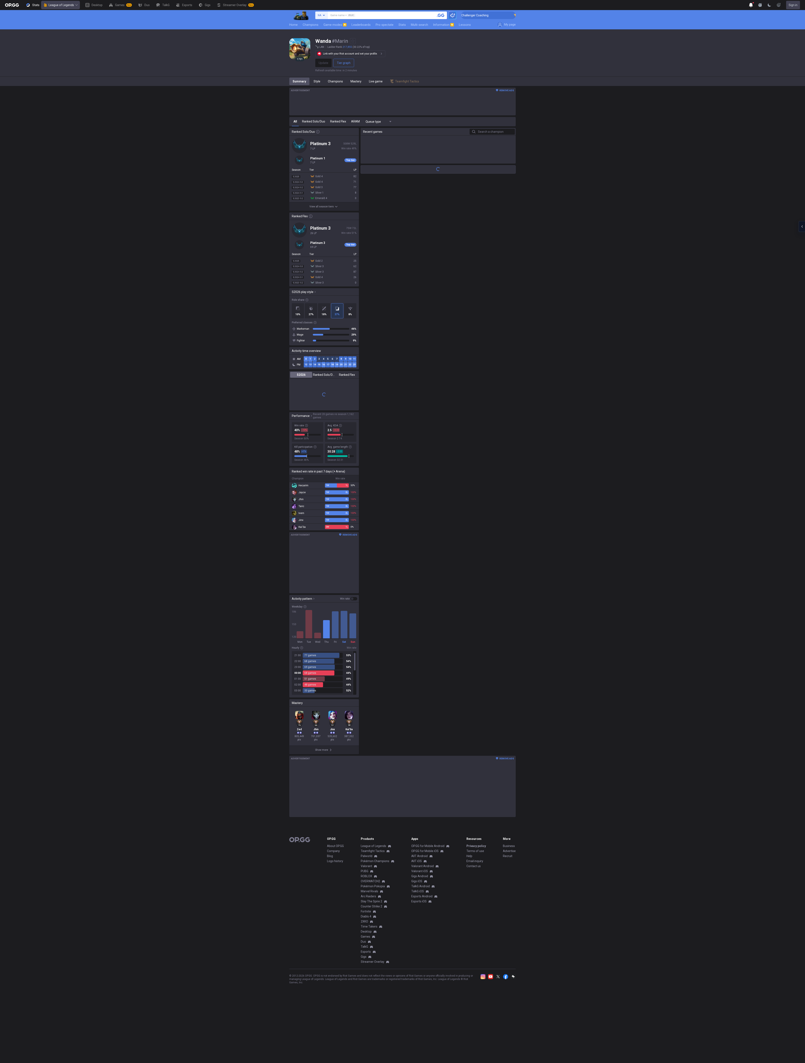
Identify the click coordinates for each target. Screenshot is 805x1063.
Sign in (793, 5)
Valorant (366, 866)
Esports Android (421, 896)
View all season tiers (321, 206)
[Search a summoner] (440, 15)
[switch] (348, 598)
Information (443, 25)
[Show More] (751, 5)
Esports (366, 951)
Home (293, 25)
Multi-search (419, 25)
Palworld (366, 856)
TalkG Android (420, 886)
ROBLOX (366, 876)
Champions (310, 25)
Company (333, 851)
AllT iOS (416, 861)
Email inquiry (474, 861)
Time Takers (369, 926)
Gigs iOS (416, 881)
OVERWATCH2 (370, 881)
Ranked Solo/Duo (324, 374)
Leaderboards (361, 25)
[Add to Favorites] (353, 41)
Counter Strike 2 (371, 906)
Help (469, 856)
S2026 (301, 374)
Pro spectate (384, 25)
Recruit (507, 856)
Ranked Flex (347, 374)
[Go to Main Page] (12, 5)
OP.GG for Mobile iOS (425, 851)
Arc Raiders (368, 896)
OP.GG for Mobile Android (427, 846)
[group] (324, 673)
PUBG (364, 871)
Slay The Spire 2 (371, 901)
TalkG (364, 946)
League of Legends (61, 5)
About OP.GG (335, 846)
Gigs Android (419, 876)
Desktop (366, 931)
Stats (402, 25)
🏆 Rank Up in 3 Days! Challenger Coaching (504, 15)
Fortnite (366, 911)
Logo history (335, 861)
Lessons (465, 25)
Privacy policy (476, 846)
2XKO (364, 921)
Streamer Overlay (372, 961)
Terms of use (475, 851)
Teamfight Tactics (373, 851)
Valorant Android (422, 866)
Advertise (509, 851)
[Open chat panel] (802, 226)
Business (509, 846)
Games (365, 936)
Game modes (334, 25)
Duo (363, 941)
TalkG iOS (417, 891)
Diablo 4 (366, 916)
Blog (330, 856)
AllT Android (419, 856)
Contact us (473, 866)
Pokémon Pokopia (373, 886)
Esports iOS (419, 901)
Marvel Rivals (369, 891)
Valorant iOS (419, 871)
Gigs (363, 956)
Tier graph (344, 63)
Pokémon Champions (375, 861)
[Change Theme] (769, 5)
